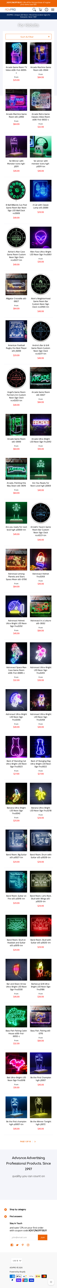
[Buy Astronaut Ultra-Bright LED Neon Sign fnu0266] (16, 700)
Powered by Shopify (17, 1272)
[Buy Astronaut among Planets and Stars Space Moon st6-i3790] (16, 559)
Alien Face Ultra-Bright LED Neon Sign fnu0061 (40, 253)
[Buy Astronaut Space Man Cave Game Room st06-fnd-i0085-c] (16, 653)
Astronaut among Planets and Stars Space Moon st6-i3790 (16, 576)
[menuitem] (34, 9)
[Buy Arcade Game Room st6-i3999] (16, 425)
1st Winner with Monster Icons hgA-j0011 (16, 163)
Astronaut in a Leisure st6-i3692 (40, 622)
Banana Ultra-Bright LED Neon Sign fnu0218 (40, 809)
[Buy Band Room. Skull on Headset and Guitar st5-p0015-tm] (16, 926)
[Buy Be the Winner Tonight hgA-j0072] (40, 1107)
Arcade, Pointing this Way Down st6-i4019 (16, 484)
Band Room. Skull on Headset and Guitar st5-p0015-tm (16, 942)
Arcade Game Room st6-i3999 (16, 440)
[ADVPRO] (10, 9)
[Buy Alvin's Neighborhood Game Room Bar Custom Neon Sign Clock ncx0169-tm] (40, 284)
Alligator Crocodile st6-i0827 (16, 300)
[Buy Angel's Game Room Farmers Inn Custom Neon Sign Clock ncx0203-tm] (16, 378)
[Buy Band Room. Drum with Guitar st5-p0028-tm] (40, 840)
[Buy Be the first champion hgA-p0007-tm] (16, 1107)
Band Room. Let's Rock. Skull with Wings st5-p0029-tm (40, 898)
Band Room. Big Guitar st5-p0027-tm (16, 856)
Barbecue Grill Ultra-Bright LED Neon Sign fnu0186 (40, 986)
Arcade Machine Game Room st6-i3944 (40, 69)
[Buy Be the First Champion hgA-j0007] (40, 1063)
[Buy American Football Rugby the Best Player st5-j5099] (16, 331)
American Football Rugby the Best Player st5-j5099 (16, 348)
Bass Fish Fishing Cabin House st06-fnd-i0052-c (16, 1033)
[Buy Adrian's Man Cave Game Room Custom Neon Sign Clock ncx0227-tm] (16, 237)
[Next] (35, 1141)
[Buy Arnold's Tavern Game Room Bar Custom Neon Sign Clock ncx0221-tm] (40, 513)
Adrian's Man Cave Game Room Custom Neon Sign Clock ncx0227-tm (16, 256)
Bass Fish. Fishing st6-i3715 (40, 1032)
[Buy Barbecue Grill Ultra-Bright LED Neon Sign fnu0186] (40, 970)
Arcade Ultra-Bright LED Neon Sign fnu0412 (40, 440)
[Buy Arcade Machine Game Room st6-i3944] (40, 53)
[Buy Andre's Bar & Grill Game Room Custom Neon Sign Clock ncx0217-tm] (40, 331)
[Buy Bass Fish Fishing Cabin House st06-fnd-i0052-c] (16, 1016)
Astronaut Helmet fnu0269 (40, 575)
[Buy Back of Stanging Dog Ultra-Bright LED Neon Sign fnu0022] (40, 747)
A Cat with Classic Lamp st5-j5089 (41, 206)
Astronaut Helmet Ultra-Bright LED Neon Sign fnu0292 (16, 623)
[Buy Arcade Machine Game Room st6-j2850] (16, 100)
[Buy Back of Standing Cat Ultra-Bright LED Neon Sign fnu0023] (16, 747)
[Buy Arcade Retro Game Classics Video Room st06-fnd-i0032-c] (40, 100)
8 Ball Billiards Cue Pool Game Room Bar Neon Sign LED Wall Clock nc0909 (16, 209)
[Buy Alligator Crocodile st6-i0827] (16, 284)
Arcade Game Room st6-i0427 (41, 394)
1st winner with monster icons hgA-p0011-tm (41, 163)
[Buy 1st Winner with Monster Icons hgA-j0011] (16, 147)
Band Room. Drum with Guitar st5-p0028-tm (40, 856)
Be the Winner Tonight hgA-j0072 (40, 1123)
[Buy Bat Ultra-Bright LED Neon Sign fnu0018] (16, 1063)
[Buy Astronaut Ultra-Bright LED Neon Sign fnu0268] (40, 700)
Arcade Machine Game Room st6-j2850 (16, 116)
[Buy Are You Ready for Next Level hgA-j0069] (40, 469)
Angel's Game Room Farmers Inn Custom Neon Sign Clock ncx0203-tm (16, 396)
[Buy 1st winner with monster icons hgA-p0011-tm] (40, 147)
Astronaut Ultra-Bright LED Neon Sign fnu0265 (40, 670)
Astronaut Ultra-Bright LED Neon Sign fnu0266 (16, 717)
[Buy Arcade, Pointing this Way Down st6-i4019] (16, 469)
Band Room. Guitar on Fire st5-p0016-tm (16, 897)
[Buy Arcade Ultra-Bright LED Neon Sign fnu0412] (40, 425)
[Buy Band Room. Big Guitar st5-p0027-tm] (16, 840)
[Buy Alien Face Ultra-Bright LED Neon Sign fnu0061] (40, 237)
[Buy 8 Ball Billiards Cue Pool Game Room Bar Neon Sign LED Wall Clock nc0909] (16, 191)
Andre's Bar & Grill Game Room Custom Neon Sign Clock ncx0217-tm (40, 349)
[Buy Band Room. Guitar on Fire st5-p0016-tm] (16, 882)
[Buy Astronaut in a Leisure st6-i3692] (40, 606)
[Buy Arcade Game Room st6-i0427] (40, 378)
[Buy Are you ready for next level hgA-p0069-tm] (16, 513)
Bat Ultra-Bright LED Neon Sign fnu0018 (16, 1079)
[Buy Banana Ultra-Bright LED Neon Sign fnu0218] (40, 793)
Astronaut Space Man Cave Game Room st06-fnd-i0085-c (16, 670)
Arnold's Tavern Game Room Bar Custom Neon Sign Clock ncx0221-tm (41, 531)
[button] (34, 9)
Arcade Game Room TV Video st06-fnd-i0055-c (16, 70)
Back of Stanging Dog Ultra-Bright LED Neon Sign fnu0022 (40, 763)
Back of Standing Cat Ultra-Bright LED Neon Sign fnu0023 (16, 763)
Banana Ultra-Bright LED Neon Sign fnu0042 (16, 810)
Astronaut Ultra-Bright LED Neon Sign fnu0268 (40, 717)
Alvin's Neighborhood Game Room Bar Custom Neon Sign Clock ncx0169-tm (40, 303)
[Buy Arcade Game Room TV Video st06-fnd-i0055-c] (16, 53)
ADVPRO (13, 1267)
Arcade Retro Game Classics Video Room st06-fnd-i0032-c (41, 117)
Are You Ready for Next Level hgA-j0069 (40, 484)
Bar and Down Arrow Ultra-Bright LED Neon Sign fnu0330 (16, 986)
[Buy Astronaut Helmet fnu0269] (40, 559)
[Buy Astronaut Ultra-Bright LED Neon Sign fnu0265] (40, 653)
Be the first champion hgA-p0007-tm (16, 1123)
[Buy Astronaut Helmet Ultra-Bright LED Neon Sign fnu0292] (16, 606)
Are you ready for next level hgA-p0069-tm (16, 528)
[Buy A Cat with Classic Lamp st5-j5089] (40, 191)
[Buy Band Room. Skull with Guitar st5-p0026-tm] (40, 926)
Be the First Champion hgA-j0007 (40, 1079)
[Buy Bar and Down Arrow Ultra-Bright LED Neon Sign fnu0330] (16, 970)
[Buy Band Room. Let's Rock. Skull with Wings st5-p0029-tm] (40, 882)
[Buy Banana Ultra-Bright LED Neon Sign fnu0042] (16, 793)
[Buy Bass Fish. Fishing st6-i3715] (40, 1016)
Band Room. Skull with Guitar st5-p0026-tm (40, 941)
